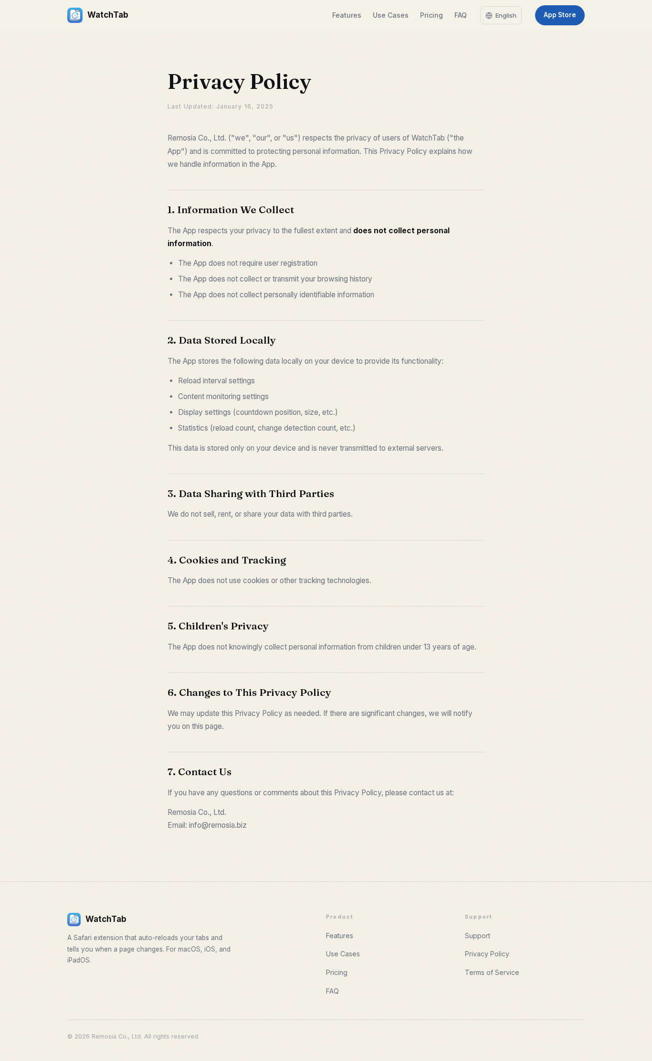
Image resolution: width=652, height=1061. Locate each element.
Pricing (431, 15)
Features (346, 15)
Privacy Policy (487, 954)
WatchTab (107, 15)
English (505, 15)
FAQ (460, 15)
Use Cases (391, 15)
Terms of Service (492, 972)
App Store (560, 15)
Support (477, 935)
